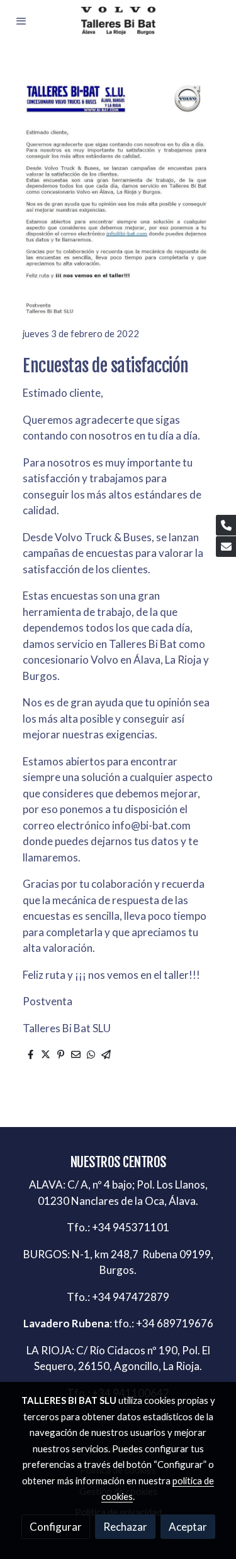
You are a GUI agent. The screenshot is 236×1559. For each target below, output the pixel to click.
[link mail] (226, 546)
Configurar (56, 1526)
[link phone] (226, 525)
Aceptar (188, 1526)
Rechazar (125, 1526)
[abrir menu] (21, 20)
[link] (118, 20)
